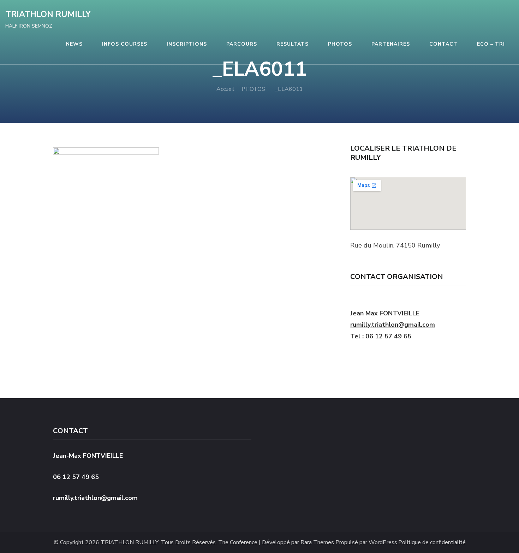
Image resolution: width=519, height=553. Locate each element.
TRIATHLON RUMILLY (48, 14)
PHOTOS (340, 44)
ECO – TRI (491, 44)
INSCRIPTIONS (187, 44)
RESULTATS (292, 44)
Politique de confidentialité (432, 542)
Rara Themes (317, 542)
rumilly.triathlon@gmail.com (392, 324)
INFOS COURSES (124, 44)
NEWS (74, 44)
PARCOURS (241, 44)
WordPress (383, 542)
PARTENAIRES (390, 44)
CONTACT (443, 44)
